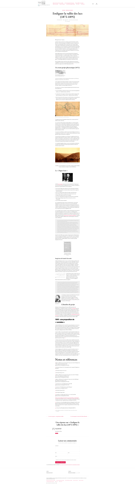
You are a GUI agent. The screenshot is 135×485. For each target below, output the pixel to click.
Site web (56, 456)
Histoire (63, 10)
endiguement (59, 410)
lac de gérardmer (66, 410)
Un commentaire (68, 21)
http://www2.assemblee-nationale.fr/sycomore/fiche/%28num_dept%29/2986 (67, 397)
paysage (76, 410)
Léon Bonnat (74, 308)
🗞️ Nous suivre (60, 481)
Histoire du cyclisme (81, 480)
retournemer (57, 411)
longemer (69, 410)
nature (71, 410)
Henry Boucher (60, 184)
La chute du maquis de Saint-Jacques (60, 480)
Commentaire (57, 445)
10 (55, 392)
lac (63, 410)
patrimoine (73, 410)
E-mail (69, 452)
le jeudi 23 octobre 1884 (70, 215)
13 (55, 402)
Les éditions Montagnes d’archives (50, 481)
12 (55, 397)
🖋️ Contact (56, 481)
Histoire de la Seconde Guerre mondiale (50, 480)
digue (56, 410)
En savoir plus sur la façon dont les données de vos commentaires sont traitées (70, 464)
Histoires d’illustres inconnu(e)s (68, 480)
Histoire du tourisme (69, 10)
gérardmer (62, 410)
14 (55, 407)
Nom (56, 452)
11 (55, 394)
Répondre (56, 433)
